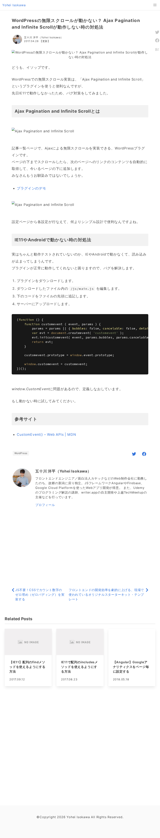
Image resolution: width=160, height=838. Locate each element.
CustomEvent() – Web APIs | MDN (46, 434)
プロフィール (45, 505)
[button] (155, 5)
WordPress (20, 453)
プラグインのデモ (31, 188)
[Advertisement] (80, 548)
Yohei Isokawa (14, 5)
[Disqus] (80, 745)
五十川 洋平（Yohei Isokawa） (43, 37)
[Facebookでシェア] (144, 454)
